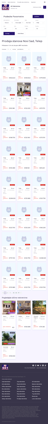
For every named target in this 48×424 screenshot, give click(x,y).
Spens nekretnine (21, 389)
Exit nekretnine (21, 391)
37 (18, 292)
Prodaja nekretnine (22, 398)
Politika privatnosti (30, 368)
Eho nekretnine (6, 389)
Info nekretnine (6, 384)
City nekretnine (21, 381)
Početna (4, 2)
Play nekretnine (36, 391)
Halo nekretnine (21, 386)
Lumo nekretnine (36, 398)
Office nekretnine (6, 386)
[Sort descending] (10, 49)
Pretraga (9, 33)
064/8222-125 (14, 8)
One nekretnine (21, 396)
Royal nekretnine (21, 384)
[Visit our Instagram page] (35, 365)
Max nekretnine (6, 393)
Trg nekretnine (36, 393)
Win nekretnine (36, 389)
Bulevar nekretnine (37, 384)
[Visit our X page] (40, 365)
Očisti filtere (21, 33)
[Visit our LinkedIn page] (43, 365)
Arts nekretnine (6, 396)
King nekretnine (21, 393)
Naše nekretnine (11, 2)
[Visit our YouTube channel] (38, 365)
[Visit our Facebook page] (33, 365)
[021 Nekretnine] (5, 7)
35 (13, 292)
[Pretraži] (44, 7)
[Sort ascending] (8, 49)
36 (16, 292)
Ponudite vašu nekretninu (23, 2)
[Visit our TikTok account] (45, 365)
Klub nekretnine (36, 386)
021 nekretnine (36, 381)
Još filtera (38, 16)
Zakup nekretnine (6, 398)
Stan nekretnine (6, 391)
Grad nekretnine (6, 381)
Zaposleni (33, 2)
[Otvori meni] (44, 2)
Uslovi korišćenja (41, 368)
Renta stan (35, 396)
